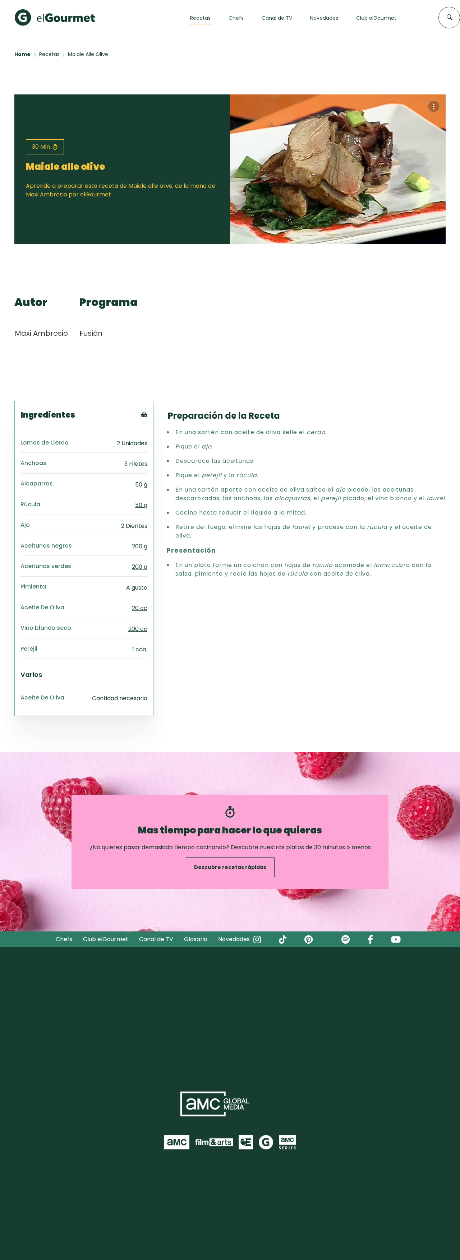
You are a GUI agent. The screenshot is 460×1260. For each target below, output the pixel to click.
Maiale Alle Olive (88, 54)
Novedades (234, 939)
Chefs (64, 939)
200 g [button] (139, 546)
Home (22, 54)
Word (156, 463)
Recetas (49, 54)
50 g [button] (141, 484)
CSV (154, 436)
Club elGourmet (105, 939)
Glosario (195, 939)
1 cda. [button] (139, 649)
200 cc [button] (137, 629)
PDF (154, 445)
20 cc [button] (139, 608)
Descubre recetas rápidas (230, 867)
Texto (157, 427)
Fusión (90, 333)
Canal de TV (156, 939)
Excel (156, 454)
